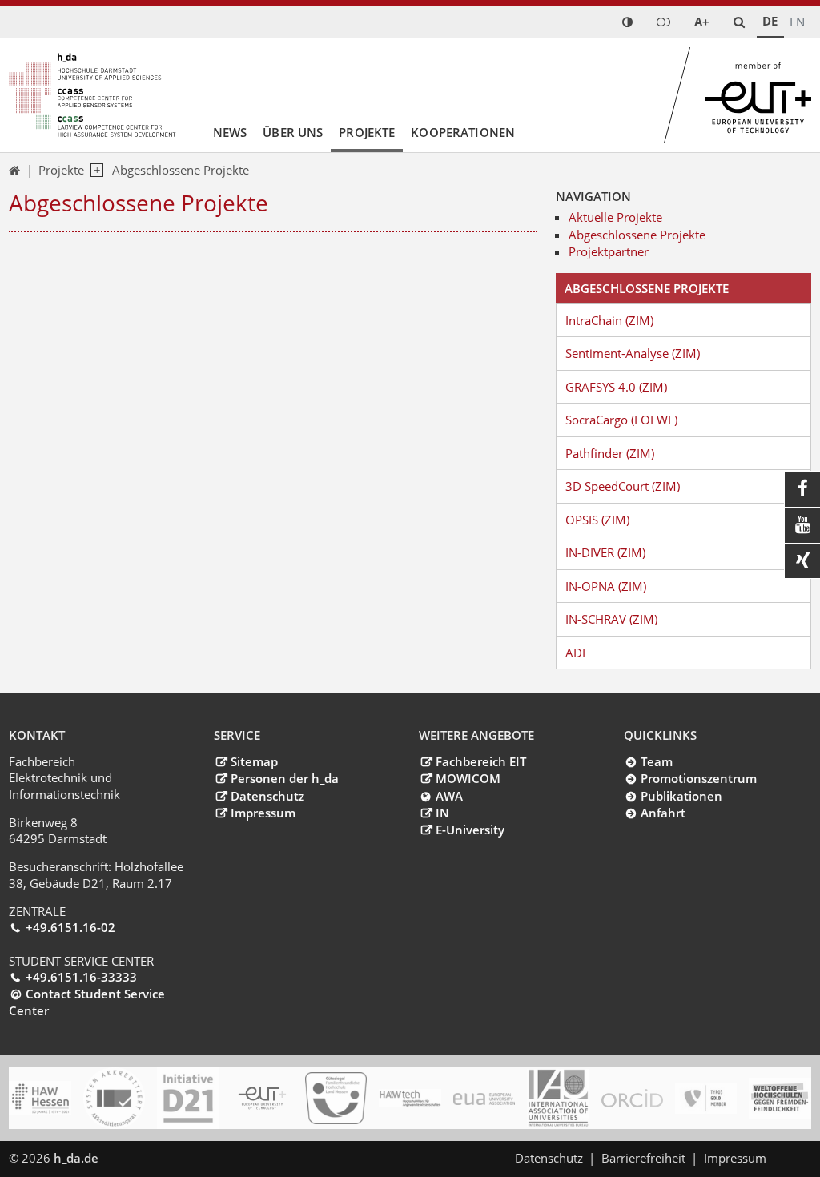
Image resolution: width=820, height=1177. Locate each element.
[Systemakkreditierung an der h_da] (114, 1098)
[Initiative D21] (188, 1098)
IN (442, 813)
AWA (449, 796)
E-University (470, 829)
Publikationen (681, 796)
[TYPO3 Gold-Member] (706, 1098)
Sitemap (254, 761)
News (230, 132)
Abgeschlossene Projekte (180, 170)
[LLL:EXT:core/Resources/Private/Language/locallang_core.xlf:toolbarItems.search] (739, 22)
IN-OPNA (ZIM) (605, 586)
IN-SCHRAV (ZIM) (611, 619)
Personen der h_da (284, 778)
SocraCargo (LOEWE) (621, 420)
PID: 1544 (135, 1158)
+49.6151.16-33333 (81, 977)
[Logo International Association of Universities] (558, 1098)
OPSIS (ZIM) (597, 520)
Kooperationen (463, 132)
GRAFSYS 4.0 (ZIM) (616, 387)
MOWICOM (468, 778)
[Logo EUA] (484, 1098)
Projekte (367, 132)
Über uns (293, 132)
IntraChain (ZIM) (609, 320)
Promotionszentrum (698, 778)
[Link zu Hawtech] (409, 1098)
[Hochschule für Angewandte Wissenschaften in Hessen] (39, 1098)
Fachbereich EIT (480, 761)
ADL (577, 653)
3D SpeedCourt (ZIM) (622, 486)
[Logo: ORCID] (632, 1098)
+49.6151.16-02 (70, 927)
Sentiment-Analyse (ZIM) (632, 353)
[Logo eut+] (262, 1098)
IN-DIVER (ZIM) (605, 552)
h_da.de (76, 1158)
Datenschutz (267, 796)
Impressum (263, 813)
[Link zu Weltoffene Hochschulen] (779, 1098)
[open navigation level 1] (93, 170)
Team (656, 761)
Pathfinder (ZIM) (609, 453)
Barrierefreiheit (643, 1158)
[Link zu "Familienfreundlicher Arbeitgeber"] (336, 1098)
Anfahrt (663, 813)
